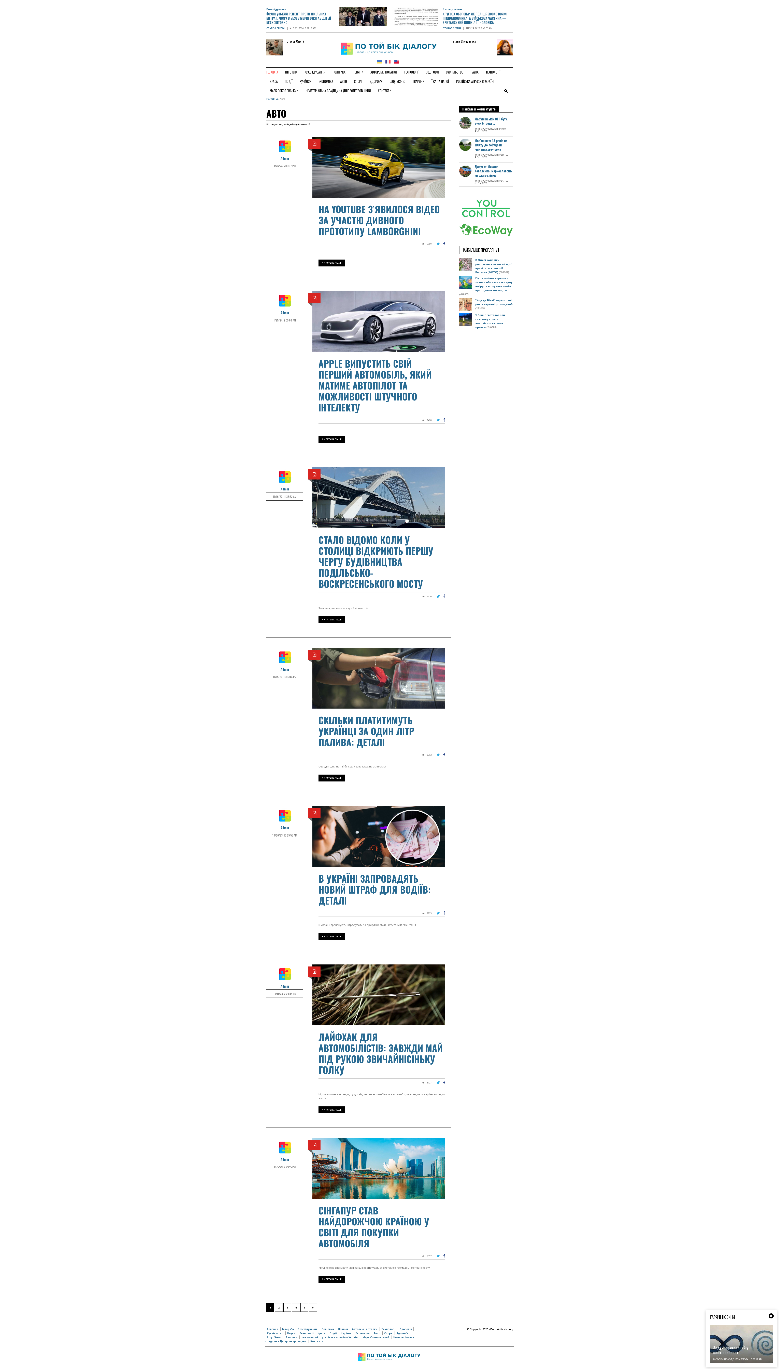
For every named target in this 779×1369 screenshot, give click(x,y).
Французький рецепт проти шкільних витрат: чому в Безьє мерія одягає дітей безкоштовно (298, 18)
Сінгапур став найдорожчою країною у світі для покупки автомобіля (373, 1226)
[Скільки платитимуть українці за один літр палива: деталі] (378, 678)
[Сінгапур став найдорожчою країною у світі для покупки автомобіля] (378, 1168)
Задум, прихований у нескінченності (730, 1350)
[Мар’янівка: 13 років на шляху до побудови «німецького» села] (465, 144)
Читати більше (331, 262)
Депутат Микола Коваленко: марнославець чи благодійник (493, 171)
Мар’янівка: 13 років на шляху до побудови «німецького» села (491, 145)
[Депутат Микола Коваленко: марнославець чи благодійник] (465, 170)
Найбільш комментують (479, 109)
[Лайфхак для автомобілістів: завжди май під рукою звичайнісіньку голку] (378, 994)
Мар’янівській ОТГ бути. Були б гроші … (491, 121)
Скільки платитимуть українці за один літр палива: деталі (366, 731)
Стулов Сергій (275, 28)
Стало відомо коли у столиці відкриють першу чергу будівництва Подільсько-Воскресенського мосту (375, 561)
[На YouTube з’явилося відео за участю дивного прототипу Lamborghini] (378, 167)
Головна (272, 98)
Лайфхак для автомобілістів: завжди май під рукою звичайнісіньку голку (380, 1053)
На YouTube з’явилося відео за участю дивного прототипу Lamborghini (379, 220)
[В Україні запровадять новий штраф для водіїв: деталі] (378, 836)
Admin (285, 158)
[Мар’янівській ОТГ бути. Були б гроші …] (465, 122)
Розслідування (276, 9)
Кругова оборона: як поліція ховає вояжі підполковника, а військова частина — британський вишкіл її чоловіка (475, 18)
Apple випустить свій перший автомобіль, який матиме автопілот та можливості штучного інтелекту (374, 385)
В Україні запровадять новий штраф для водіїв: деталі (374, 889)
